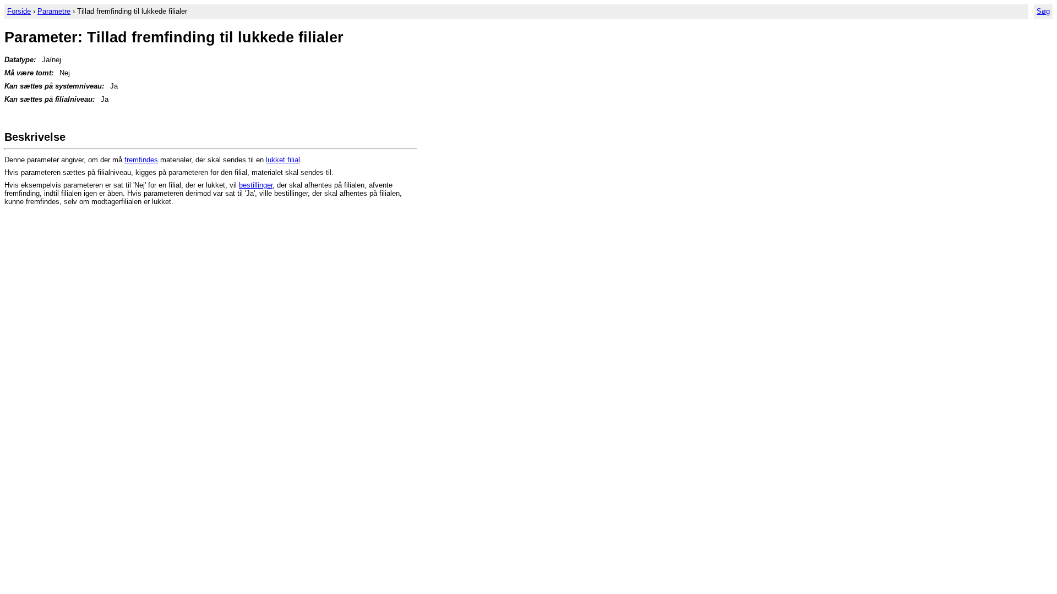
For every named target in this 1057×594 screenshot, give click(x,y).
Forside (19, 11)
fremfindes (141, 160)
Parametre (53, 11)
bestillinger (256, 185)
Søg (1043, 11)
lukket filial (283, 160)
